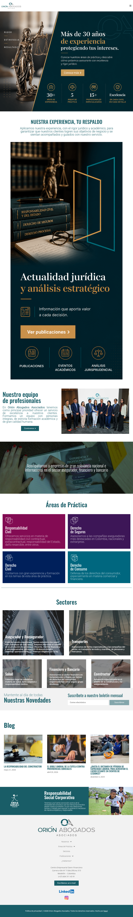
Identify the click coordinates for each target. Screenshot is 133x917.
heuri (106, 911)
